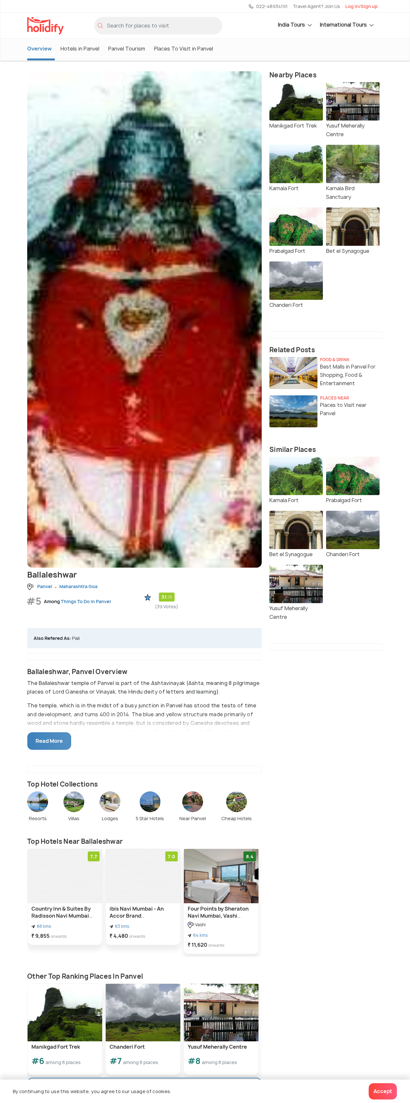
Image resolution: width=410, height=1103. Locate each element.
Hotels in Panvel (80, 48)
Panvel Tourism (126, 48)
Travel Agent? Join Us (316, 6)
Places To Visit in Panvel (183, 48)
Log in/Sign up (361, 6)
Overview (39, 48)
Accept (382, 1091)
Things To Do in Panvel (86, 601)
